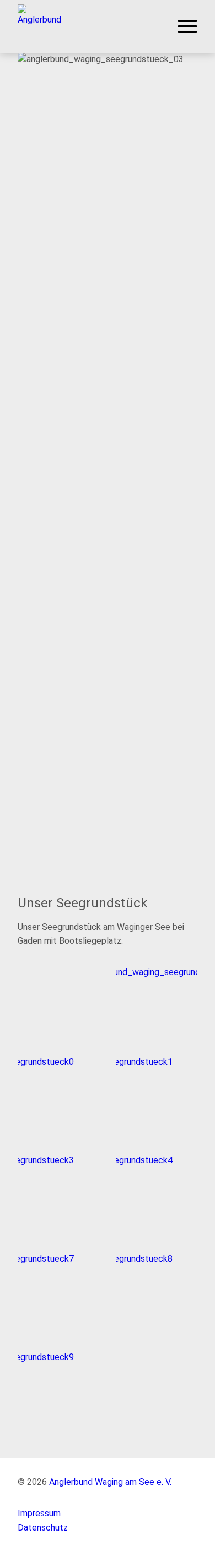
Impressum (39, 1513)
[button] (39, 25)
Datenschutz (43, 1527)
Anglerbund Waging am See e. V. (110, 1482)
